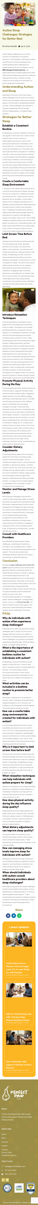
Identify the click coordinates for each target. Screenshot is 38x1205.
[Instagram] (3, 1180)
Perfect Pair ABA (23, 602)
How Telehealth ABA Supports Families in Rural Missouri (19, 1064)
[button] (8, 915)
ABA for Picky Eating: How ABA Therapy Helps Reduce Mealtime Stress (19, 1017)
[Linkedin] (7, 1180)
